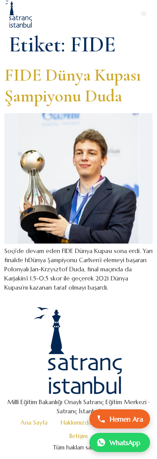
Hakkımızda (76, 422)
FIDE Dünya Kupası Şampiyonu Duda (72, 85)
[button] (143, 13)
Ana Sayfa (34, 422)
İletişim (78, 436)
